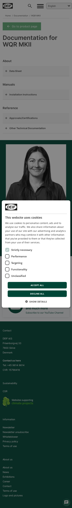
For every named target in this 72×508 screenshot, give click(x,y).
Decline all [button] (37, 293)
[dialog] (36, 254)
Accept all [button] (37, 285)
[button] (36, 301)
